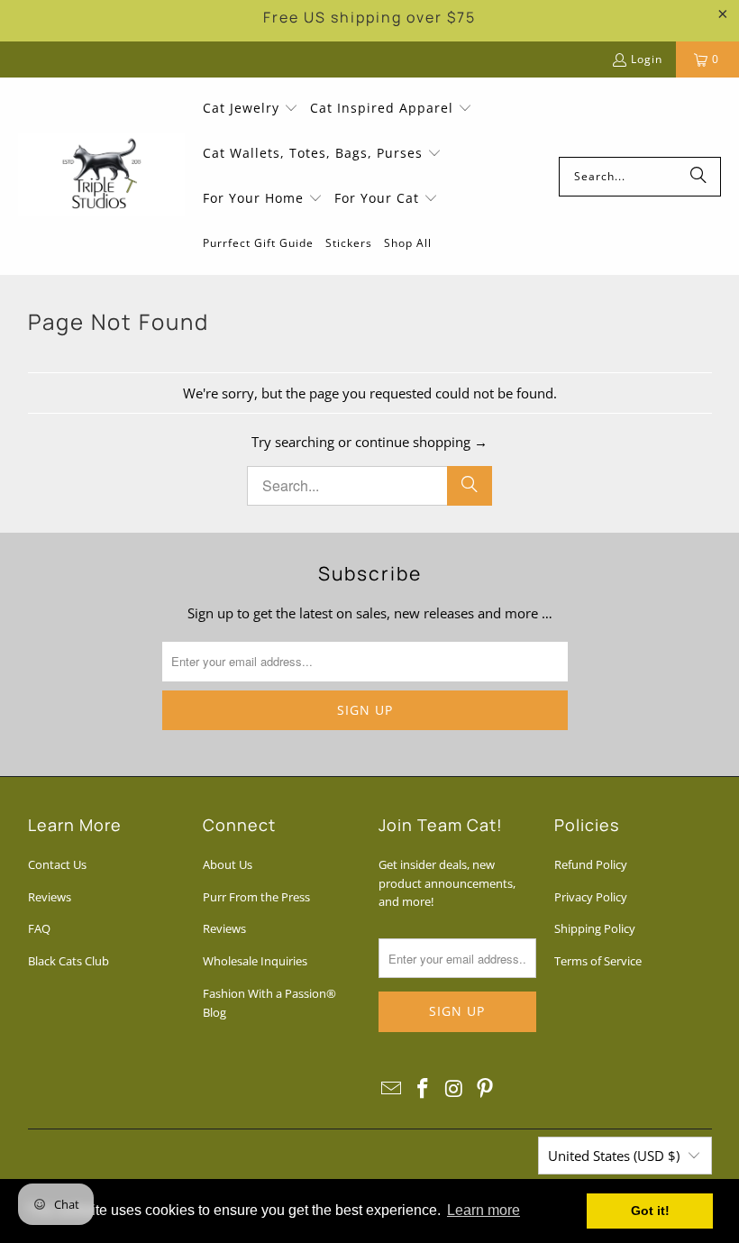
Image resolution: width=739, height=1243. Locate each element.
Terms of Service (598, 961)
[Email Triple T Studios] (392, 1089)
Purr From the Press (256, 897)
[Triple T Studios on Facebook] (423, 1089)
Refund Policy (590, 864)
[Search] (698, 177)
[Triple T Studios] (101, 176)
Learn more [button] (483, 1210)
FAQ (39, 928)
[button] (250, 109)
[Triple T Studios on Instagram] (454, 1089)
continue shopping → (421, 442)
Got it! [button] (650, 1210)
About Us (227, 864)
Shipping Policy (594, 928)
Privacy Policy (590, 897)
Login (646, 59)
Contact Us (57, 864)
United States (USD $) (614, 1156)
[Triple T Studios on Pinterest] (485, 1089)
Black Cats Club (68, 961)
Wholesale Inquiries (255, 961)
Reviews (49, 897)
